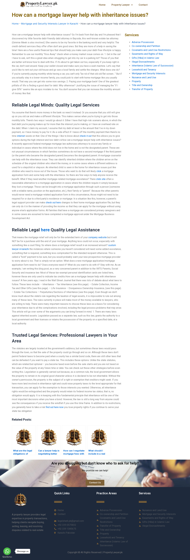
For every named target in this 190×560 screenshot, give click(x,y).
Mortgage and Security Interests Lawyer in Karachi (49, 23)
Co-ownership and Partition (146, 46)
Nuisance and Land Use (144, 77)
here (45, 229)
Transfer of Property (142, 89)
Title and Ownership (142, 85)
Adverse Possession (143, 42)
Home (102, 4)
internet (21, 136)
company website (97, 237)
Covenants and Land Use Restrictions (151, 50)
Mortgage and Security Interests (148, 73)
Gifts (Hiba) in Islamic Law (145, 58)
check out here (53, 202)
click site (101, 179)
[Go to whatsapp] (7, 551)
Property (136, 81)
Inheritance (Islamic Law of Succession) (152, 65)
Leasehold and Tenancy (144, 69)
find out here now (55, 407)
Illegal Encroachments (143, 61)
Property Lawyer (120, 4)
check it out (86, 136)
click (98, 171)
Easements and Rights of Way (147, 53)
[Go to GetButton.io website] (7, 557)
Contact (143, 4)
